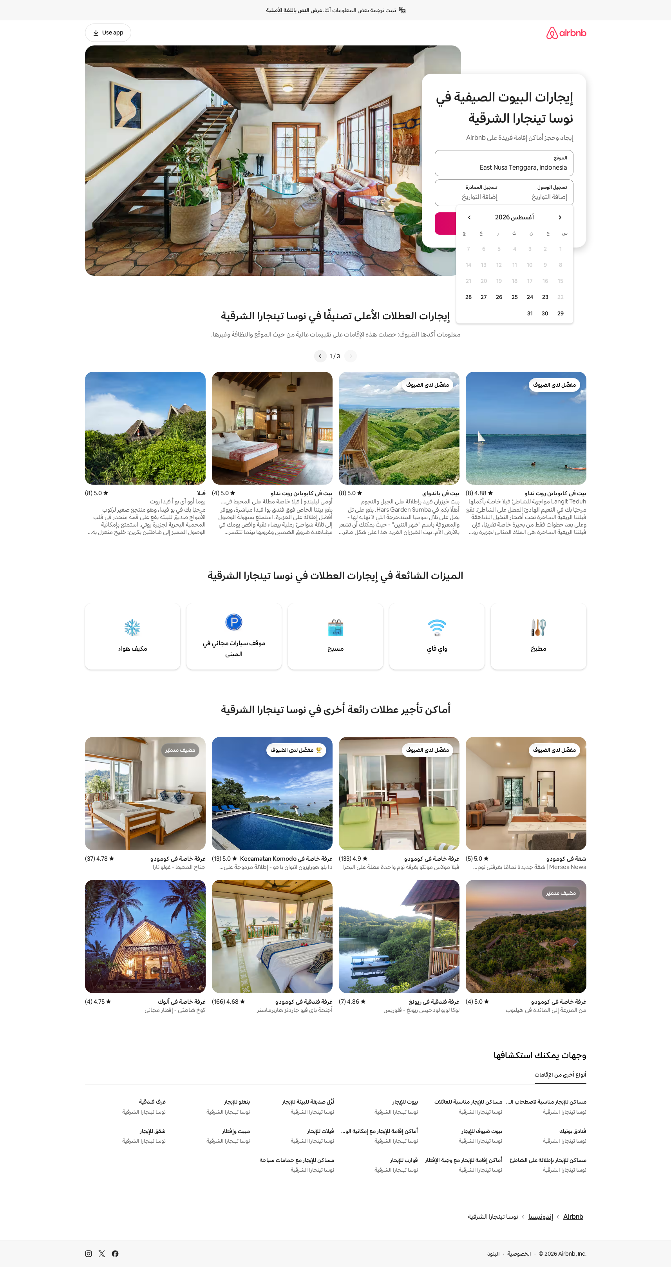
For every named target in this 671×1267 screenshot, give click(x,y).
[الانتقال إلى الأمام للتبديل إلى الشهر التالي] (469, 217)
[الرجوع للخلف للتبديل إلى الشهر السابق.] (559, 217)
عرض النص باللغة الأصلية (294, 10)
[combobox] (504, 167)
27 (484, 296)
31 (530, 313)
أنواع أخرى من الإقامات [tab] (560, 1074)
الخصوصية (519, 1253)
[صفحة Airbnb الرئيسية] (566, 32)
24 (530, 296)
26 (499, 296)
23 (545, 296)
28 (468, 296)
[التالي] (320, 356)
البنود (493, 1253)
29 (560, 313)
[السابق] (350, 356)
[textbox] (538, 197)
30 (545, 313)
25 (515, 296)
